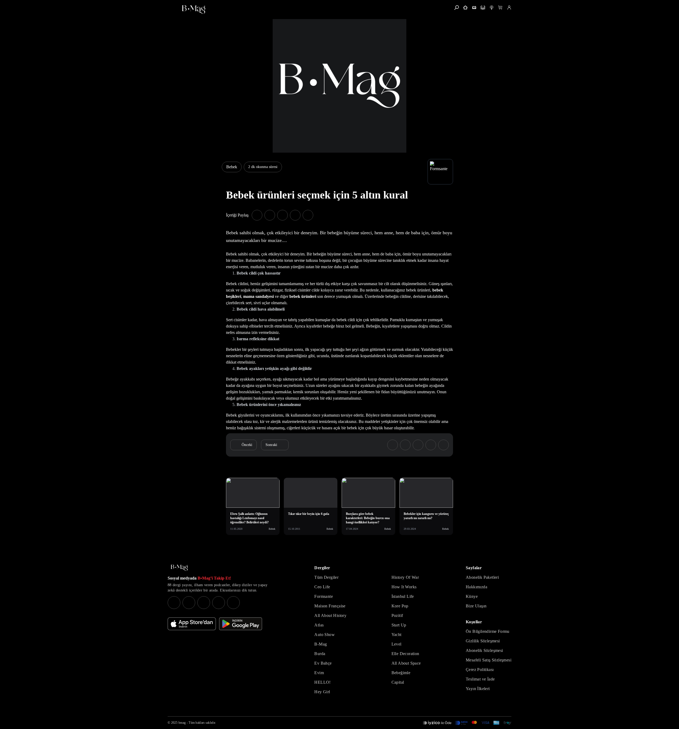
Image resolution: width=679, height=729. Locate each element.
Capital (397, 682)
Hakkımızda (476, 587)
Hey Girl (322, 692)
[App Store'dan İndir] (192, 623)
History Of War (405, 577)
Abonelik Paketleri (482, 577)
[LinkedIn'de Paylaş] (295, 215)
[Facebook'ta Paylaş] (257, 215)
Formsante (323, 596)
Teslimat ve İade (480, 679)
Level (396, 644)
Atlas (319, 625)
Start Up (398, 625)
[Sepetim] (500, 7)
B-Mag (320, 644)
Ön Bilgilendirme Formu (488, 631)
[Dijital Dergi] (483, 7)
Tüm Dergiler (326, 577)
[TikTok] (233, 602)
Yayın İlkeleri (478, 688)
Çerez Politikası (480, 669)
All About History (330, 615)
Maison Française (329, 606)
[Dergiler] (474, 7)
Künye (472, 596)
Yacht (396, 634)
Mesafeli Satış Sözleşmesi (488, 660)
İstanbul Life (402, 596)
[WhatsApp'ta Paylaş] (282, 215)
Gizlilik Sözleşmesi (483, 641)
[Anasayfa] (465, 7)
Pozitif (397, 615)
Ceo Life (322, 587)
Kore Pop (399, 606)
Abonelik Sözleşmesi (484, 650)
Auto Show (324, 634)
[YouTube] (188, 602)
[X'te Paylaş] (269, 215)
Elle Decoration (405, 653)
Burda (319, 653)
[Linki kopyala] (308, 215)
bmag (182, 722)
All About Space (406, 663)
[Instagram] (174, 602)
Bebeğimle (401, 672)
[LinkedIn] (218, 602)
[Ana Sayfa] (179, 568)
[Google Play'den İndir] (240, 623)
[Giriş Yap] (509, 7)
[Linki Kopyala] (443, 445)
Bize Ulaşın (476, 606)
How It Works (404, 587)
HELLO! (322, 682)
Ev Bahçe (323, 663)
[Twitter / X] (203, 602)
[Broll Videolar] (491, 7)
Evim (319, 672)
